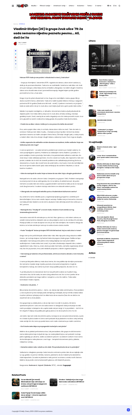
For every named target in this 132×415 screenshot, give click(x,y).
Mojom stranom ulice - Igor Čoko (104, 67)
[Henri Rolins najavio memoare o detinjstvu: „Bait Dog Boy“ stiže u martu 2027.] (94, 82)
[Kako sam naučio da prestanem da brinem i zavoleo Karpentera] (92, 113)
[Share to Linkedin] (15, 60)
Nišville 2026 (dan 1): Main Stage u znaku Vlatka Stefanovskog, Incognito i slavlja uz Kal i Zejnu (108, 165)
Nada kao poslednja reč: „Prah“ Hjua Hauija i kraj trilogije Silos (108, 93)
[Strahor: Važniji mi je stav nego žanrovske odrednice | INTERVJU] (53, 382)
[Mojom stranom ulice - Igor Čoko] (92, 149)
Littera (71, 6)
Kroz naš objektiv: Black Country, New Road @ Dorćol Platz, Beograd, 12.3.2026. (107, 219)
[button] (15, 68)
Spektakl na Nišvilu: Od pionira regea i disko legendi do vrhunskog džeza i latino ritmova (108, 241)
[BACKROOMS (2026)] (92, 123)
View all (83, 375)
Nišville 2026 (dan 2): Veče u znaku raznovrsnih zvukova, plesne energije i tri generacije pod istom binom (108, 229)
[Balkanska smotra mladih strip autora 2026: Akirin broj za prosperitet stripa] (92, 177)
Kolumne (80, 6)
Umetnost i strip (59, 6)
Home (16, 24)
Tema (89, 6)
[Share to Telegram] (15, 64)
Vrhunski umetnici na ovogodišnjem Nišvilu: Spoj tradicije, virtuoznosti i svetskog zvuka (106, 208)
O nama (98, 6)
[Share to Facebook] (15, 50)
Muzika (33, 6)
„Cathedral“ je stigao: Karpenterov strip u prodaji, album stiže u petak (107, 131)
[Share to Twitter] (15, 54)
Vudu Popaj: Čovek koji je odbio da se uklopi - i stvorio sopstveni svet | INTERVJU (33, 395)
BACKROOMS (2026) (104, 120)
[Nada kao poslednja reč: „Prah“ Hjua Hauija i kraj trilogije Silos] (94, 94)
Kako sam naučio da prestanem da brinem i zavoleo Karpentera (108, 112)
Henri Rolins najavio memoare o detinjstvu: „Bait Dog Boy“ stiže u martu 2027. (107, 82)
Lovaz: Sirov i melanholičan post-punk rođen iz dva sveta (107, 156)
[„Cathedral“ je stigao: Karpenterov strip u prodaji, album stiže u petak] (92, 132)
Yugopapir (67, 365)
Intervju (22, 24)
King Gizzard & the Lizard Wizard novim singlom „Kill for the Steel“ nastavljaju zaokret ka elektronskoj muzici (108, 186)
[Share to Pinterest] (15, 57)
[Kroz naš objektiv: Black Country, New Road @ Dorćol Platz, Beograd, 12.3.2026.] (92, 220)
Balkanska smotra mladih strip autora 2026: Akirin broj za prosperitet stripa (108, 175)
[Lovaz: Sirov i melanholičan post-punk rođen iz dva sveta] (92, 157)
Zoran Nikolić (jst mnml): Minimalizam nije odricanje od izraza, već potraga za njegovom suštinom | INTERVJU (34, 383)
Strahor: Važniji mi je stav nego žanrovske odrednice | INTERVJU (71, 381)
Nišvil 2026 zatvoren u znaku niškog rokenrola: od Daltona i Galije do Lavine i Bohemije (107, 197)
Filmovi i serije (45, 6)
